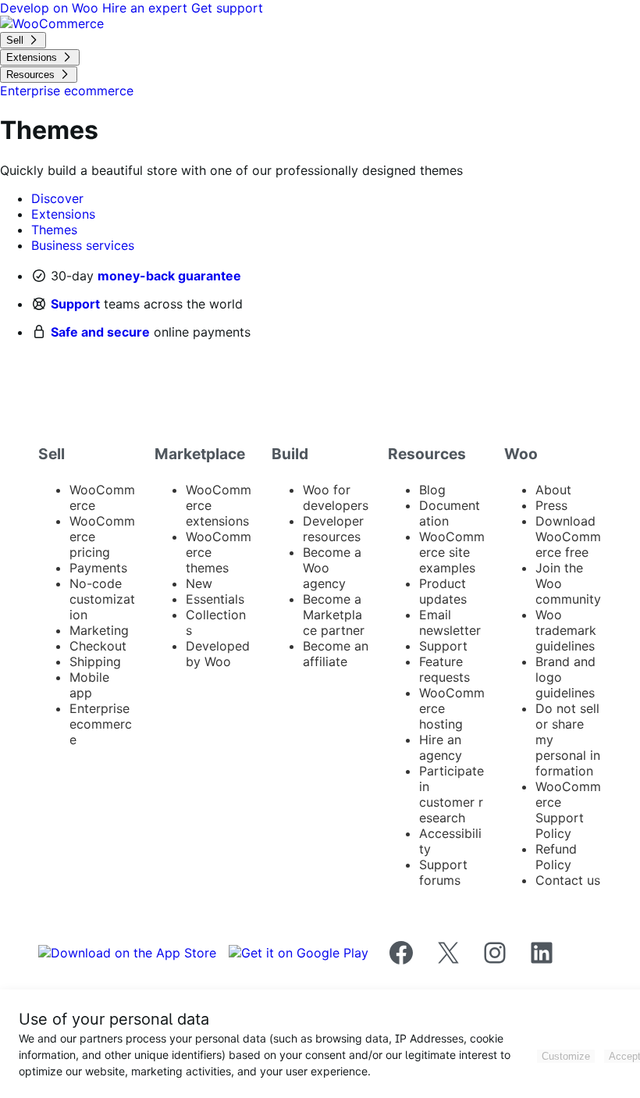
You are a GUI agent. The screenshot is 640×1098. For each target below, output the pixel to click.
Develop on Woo (51, 8)
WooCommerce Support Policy (568, 810)
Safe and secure (100, 332)
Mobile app (89, 685)
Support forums (443, 872)
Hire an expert (146, 8)
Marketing (99, 630)
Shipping (95, 661)
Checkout (97, 646)
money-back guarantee (169, 275)
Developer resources (333, 528)
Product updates (443, 591)
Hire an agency (440, 747)
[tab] (57, 198)
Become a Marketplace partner (333, 614)
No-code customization (102, 599)
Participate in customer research (451, 794)
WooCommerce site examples (452, 552)
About (553, 489)
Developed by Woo (218, 653)
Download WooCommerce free (568, 536)
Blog (432, 489)
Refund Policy (556, 856)
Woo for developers (335, 497)
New (199, 583)
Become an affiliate (335, 653)
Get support (227, 8)
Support (75, 304)
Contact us (567, 880)
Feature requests (444, 669)
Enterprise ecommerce (100, 724)
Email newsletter (450, 622)
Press (551, 505)
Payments (98, 568)
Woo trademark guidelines (565, 630)
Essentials (215, 599)
